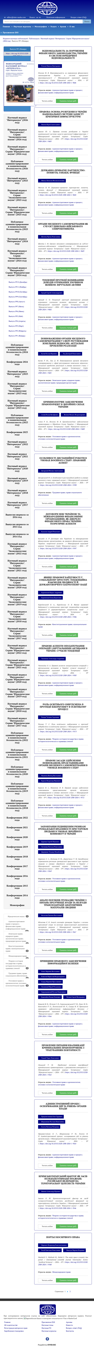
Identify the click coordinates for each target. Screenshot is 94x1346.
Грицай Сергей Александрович (51, 293)
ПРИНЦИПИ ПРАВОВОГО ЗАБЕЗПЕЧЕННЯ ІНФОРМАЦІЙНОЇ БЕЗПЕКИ (63, 962)
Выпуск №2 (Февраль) (17, 331)
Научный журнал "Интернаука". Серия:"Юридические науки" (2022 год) (18, 649)
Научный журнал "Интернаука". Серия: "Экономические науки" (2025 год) (17, 195)
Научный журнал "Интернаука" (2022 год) (17, 444)
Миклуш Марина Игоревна (75, 1250)
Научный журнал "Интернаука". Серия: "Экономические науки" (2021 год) (17, 565)
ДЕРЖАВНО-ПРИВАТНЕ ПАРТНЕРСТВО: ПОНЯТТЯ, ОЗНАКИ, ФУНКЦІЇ (63, 171)
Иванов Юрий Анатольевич (50, 124)
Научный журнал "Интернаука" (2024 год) (17, 241)
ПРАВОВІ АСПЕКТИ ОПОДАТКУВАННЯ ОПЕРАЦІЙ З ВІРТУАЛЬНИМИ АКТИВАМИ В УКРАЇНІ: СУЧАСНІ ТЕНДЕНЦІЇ (63, 648)
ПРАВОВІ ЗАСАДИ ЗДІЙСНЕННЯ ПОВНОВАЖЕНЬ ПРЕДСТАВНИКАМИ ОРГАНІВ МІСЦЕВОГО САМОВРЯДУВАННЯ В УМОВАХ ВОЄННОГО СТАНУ (63, 764)
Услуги (53, 26)
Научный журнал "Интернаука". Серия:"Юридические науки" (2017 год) (18, 722)
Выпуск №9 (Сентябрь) (18, 297)
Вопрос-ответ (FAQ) (79, 17)
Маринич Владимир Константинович (54, 1245)
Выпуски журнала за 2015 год (17, 525)
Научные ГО (46, 1328)
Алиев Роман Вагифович (49, 415)
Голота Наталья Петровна (50, 1127)
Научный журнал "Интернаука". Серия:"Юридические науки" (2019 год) (18, 693)
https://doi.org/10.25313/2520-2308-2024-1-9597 (58, 548)
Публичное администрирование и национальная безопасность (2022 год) (17, 737)
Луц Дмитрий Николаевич (72, 354)
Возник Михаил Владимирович (74, 415)
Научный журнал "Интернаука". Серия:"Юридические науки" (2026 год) (18, 150)
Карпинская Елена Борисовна (51, 598)
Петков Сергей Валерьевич (75, 997)
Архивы (69, 1322)
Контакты (70, 1331)
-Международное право (18, 957)
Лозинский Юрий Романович (51, 987)
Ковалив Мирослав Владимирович (53, 976)
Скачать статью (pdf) (68, 101)
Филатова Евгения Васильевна (51, 915)
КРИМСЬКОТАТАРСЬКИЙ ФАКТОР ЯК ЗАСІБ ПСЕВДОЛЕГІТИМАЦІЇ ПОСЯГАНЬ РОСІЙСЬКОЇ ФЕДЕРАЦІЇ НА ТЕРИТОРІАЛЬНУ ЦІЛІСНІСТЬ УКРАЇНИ (63, 1180)
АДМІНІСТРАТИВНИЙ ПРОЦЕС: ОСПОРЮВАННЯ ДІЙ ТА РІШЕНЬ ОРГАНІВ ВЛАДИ (63, 1106)
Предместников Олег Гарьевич (51, 1116)
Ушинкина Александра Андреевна (52, 659)
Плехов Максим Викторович (51, 66)
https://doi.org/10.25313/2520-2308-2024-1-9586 (58, 617)
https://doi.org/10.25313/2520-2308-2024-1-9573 (58, 731)
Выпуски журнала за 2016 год (17, 516)
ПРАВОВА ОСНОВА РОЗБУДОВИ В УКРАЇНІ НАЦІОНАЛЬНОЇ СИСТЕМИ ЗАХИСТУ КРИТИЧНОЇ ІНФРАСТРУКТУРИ (63, 114)
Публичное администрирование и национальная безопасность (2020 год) (17, 771)
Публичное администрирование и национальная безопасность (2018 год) (17, 805)
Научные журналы (22, 26)
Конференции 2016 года (17, 877)
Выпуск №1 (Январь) (17, 336)
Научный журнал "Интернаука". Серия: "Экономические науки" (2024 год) (17, 255)
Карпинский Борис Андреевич (51, 592)
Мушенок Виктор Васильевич (51, 776)
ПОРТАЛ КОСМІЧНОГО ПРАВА (63, 1237)
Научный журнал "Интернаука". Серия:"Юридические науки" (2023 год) (18, 404)
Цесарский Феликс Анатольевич (52, 471)
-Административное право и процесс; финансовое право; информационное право (17, 925)
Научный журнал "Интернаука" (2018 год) (17, 493)
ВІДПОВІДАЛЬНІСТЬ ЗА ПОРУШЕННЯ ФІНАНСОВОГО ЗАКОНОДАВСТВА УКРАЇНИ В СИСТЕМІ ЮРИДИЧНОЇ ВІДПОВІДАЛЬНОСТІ (63, 54)
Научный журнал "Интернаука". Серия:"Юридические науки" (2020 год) (18, 678)
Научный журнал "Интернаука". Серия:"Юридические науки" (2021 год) (18, 664)
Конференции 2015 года (17, 887)
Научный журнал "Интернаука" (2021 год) (17, 456)
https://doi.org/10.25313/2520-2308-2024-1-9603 (66, 251)
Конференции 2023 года (17, 433)
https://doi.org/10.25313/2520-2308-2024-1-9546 (58, 1208)
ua (37, 17)
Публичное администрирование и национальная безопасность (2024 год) (17, 349)
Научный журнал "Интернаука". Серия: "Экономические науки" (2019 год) (17, 599)
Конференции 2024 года (17, 363)
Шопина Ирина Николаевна (50, 237)
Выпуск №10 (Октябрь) (18, 292)
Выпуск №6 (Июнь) (16, 311)
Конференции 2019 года (17, 848)
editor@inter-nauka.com (16, 17)
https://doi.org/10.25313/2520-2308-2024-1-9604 (58, 195)
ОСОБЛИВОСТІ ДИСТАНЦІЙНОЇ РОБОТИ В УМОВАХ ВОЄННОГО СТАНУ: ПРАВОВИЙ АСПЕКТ (63, 460)
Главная (6, 26)
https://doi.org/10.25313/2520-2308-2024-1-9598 (58, 485)
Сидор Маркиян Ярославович (51, 982)
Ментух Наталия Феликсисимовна (53, 181)
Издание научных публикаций (15, 38)
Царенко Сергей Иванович (50, 842)
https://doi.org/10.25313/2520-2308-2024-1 (17, 54)
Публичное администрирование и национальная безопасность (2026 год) (17, 166)
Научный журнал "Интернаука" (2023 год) (17, 374)
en (40, 17)
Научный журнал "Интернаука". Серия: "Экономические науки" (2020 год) (17, 582)
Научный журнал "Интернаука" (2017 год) (17, 505)
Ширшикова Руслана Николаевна (52, 1122)
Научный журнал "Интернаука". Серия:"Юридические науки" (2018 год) (18, 707)
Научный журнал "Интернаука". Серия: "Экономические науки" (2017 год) (17, 633)
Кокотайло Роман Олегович (50, 997)
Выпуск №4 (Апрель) (17, 321)
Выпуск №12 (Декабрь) (18, 282)
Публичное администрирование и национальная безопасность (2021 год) (17, 754)
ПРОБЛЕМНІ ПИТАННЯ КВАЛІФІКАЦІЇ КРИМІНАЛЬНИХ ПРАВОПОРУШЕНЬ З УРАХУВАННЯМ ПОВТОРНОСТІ (63, 1048)
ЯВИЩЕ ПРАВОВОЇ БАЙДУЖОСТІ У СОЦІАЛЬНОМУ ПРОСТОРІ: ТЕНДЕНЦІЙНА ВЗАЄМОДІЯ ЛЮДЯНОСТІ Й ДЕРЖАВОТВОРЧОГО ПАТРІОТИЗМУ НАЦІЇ (63, 581)
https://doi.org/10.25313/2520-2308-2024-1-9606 (58, 83)
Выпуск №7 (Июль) (16, 306)
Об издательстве (11, 1325)
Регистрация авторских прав (15, 1328)
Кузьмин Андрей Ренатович (50, 532)
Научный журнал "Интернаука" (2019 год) (17, 481)
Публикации (34, 38)
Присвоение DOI (11, 32)
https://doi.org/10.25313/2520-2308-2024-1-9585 (58, 675)
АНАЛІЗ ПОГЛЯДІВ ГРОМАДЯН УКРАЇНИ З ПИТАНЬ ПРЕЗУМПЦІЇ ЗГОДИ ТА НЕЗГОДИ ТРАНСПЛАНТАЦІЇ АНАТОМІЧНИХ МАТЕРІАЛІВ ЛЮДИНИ (63, 904)
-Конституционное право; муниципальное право (17, 948)
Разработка (47, 1345)
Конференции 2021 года (17, 828)
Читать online (47, 101)
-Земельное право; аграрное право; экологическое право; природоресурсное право (17, 938)
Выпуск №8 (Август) (17, 301)
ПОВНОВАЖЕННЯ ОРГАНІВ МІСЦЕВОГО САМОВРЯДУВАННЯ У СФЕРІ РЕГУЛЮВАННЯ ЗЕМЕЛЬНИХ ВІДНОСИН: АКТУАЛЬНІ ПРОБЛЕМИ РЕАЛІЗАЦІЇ (63, 342)
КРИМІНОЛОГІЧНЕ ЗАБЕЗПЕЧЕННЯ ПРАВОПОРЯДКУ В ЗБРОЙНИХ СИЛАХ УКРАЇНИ (63, 404)
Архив (63, 26)
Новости (69, 1325)
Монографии (41, 26)
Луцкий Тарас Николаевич (50, 1058)
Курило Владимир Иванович (51, 781)
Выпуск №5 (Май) (16, 316)
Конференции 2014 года (17, 896)
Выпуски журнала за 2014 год (17, 535)
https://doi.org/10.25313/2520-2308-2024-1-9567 (58, 932)
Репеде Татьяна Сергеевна (50, 717)
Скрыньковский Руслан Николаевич (53, 992)
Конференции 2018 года (17, 857)
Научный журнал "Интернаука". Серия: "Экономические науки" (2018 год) (17, 616)
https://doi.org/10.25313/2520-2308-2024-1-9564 (58, 1143)
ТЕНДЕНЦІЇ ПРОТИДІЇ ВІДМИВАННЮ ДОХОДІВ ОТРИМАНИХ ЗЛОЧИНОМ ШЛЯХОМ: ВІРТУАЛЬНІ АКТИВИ (63, 282)
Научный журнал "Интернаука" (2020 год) (17, 468)
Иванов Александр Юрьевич (51, 1191)
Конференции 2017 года (17, 867)
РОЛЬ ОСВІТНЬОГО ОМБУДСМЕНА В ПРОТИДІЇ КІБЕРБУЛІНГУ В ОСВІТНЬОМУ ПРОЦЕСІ (63, 707)
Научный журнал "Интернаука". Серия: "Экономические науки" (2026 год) (17, 134)
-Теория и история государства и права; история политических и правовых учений (17, 964)
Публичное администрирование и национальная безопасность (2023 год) (17, 420)
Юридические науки (18, 916)
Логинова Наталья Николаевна (51, 847)
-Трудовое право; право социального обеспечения (17, 975)
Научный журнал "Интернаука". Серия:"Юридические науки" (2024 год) (18, 271)
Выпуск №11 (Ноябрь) (17, 287)
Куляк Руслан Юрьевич (49, 354)
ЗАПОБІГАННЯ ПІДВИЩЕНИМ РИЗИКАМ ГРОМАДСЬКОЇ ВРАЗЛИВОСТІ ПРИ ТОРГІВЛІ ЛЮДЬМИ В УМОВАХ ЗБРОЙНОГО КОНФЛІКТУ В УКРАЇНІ (63, 830)
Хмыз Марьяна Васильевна (50, 971)
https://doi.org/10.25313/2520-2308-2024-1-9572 (66, 797)
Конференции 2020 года (17, 838)
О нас (72, 26)
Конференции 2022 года (17, 818)
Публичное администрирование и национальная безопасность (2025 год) (17, 226)
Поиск (86, 21)
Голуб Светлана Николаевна (50, 1250)
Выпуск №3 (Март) (16, 326)
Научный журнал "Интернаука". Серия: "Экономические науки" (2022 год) (17, 548)
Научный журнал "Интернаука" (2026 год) (17, 120)
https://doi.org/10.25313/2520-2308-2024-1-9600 (66, 429)
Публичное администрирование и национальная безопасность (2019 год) (17, 788)
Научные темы (47, 1325)
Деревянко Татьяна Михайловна (52, 852)
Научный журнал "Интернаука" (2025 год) (17, 181)
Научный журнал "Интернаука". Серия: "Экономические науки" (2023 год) (17, 388)
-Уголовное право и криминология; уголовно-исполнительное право (17, 983)
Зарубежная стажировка (14, 1331)
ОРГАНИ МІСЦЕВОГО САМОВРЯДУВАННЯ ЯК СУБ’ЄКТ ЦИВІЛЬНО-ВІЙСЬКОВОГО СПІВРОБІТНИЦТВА (63, 226)
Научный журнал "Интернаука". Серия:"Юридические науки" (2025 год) (18, 211)
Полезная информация (55, 17)
